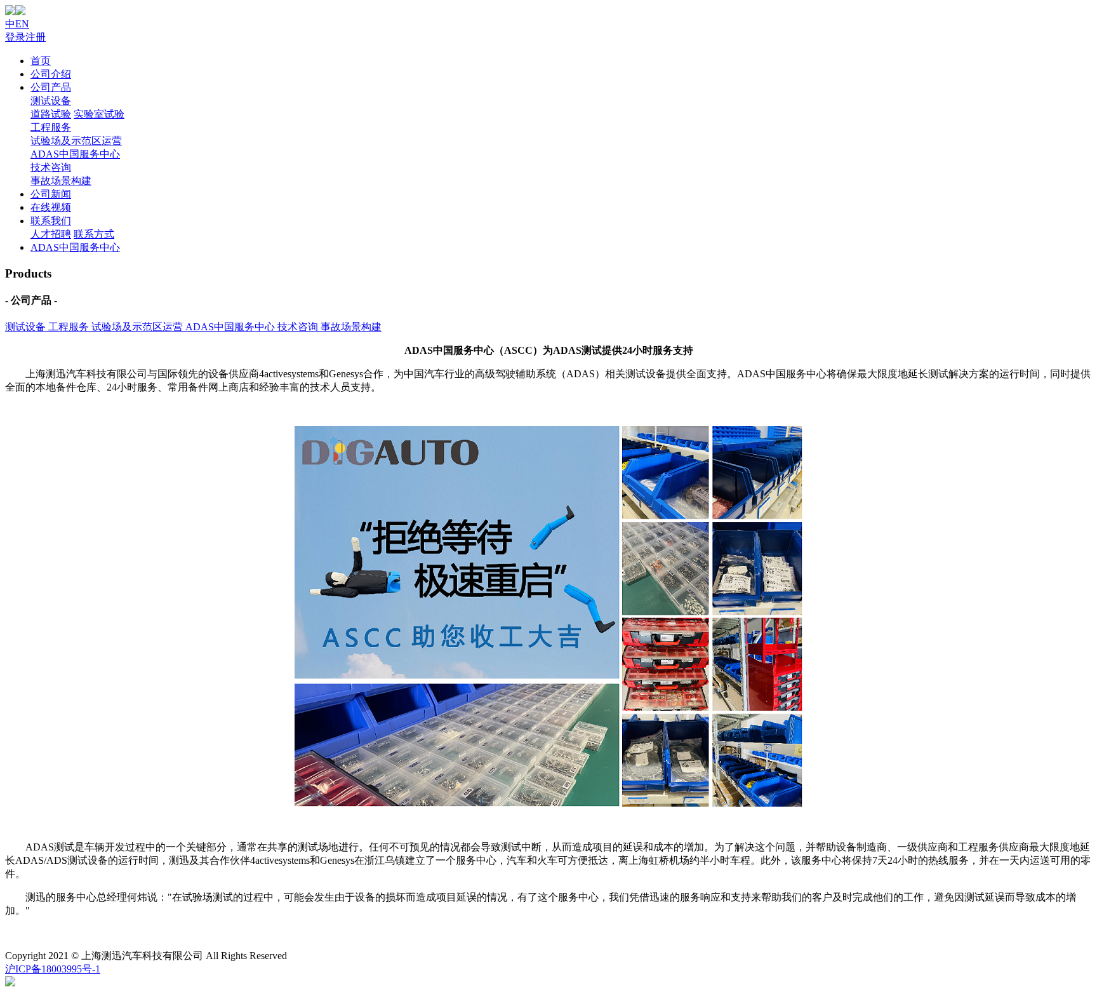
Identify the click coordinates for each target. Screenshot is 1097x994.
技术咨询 (50, 167)
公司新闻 (50, 194)
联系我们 (50, 220)
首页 (40, 60)
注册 (35, 37)
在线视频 (50, 207)
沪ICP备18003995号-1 (52, 969)
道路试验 (50, 114)
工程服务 (50, 127)
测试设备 (50, 100)
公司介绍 (50, 74)
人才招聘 (50, 234)
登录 (15, 37)
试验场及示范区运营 (76, 140)
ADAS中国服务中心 (75, 154)
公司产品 (50, 87)
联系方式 (94, 234)
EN (22, 23)
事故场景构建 (60, 180)
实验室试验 (99, 114)
